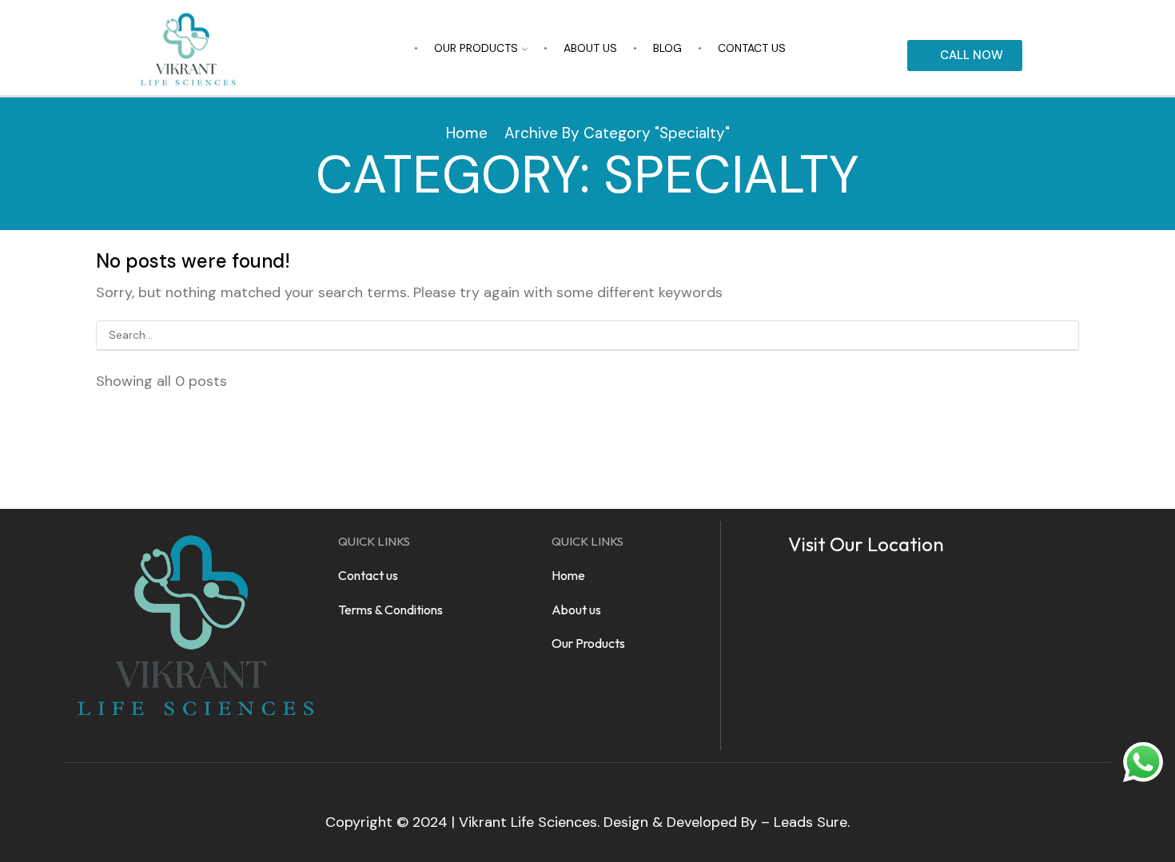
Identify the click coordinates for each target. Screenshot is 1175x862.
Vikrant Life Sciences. (529, 822)
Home (467, 133)
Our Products (476, 48)
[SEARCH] (1064, 335)
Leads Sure (810, 822)
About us (590, 48)
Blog (667, 48)
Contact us (752, 48)
